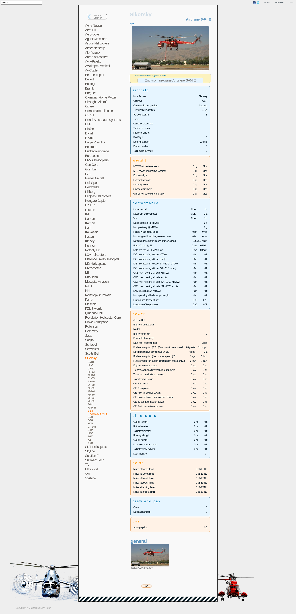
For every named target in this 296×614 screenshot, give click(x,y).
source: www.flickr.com (142, 567)
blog (292, 3)
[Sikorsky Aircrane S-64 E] (170, 70)
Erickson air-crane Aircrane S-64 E (170, 80)
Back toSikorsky (98, 16)
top (146, 586)
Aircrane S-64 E (98, 413)
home (266, 3)
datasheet (279, 3)
